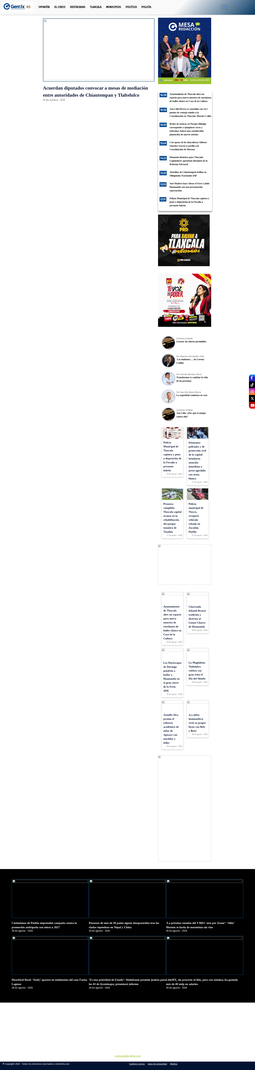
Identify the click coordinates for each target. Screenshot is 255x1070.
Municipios (113, 7)
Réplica (173, 1064)
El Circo (59, 7)
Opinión (44, 7)
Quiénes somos (137, 1064)
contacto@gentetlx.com (128, 1056)
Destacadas (77, 7)
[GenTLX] (127, 1019)
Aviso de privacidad (157, 1064)
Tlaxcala (95, 7)
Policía (146, 7)
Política (131, 7)
